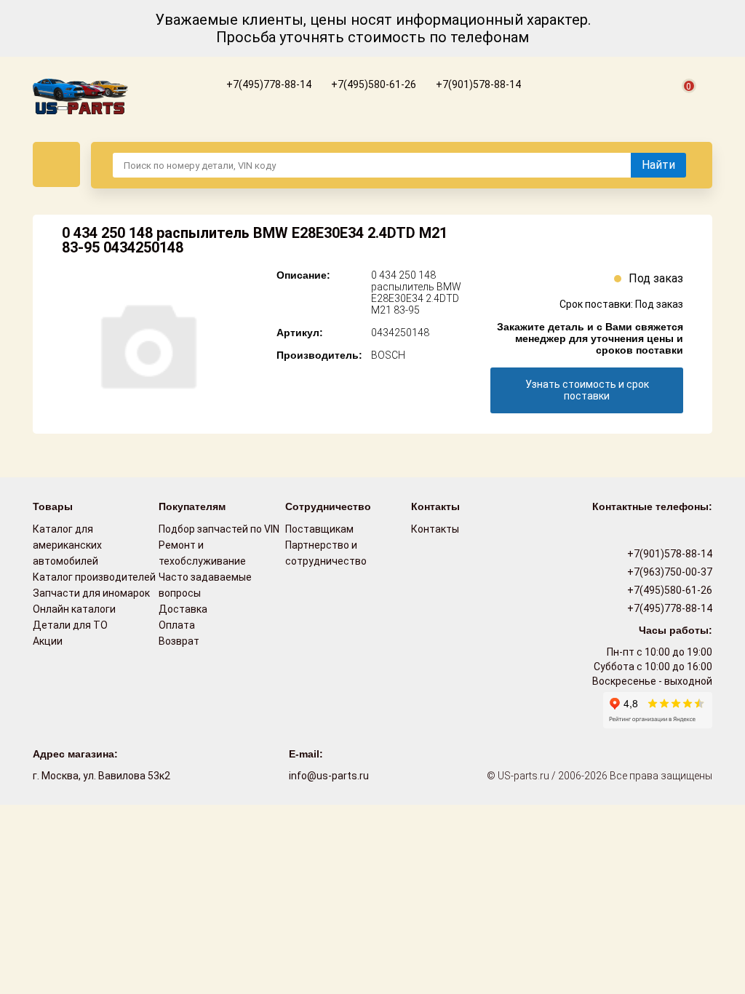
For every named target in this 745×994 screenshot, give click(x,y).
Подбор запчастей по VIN (219, 529)
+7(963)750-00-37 (668, 572)
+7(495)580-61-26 (372, 84)
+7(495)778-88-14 (267, 84)
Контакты (435, 529)
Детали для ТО (70, 625)
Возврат (179, 641)
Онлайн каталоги (74, 609)
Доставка (183, 609)
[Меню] (56, 164)
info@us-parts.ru (329, 776)
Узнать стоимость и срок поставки (587, 390)
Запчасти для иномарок (91, 593)
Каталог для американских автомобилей (67, 545)
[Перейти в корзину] (680, 102)
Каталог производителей (94, 577)
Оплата (177, 625)
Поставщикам (319, 529)
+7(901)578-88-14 (477, 84)
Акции (48, 641)
